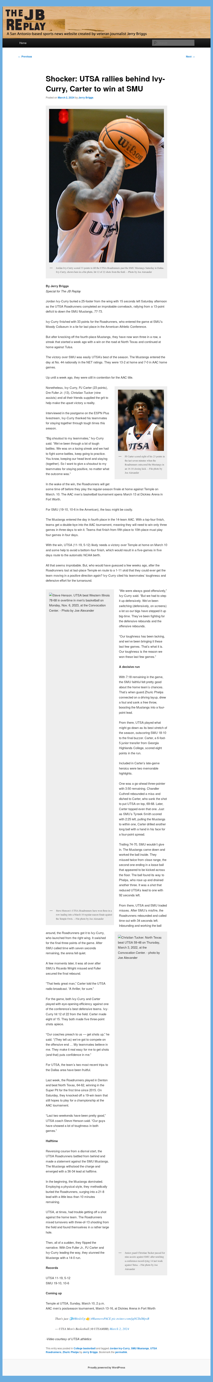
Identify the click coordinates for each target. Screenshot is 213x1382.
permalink (121, 1352)
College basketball (84, 1348)
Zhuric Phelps (71, 1352)
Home (22, 43)
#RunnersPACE (101, 1318)
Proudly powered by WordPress (106, 1367)
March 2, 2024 (119, 1329)
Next (190, 56)
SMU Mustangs (140, 1348)
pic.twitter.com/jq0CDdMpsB (130, 1318)
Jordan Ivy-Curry (120, 1348)
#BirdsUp (79, 1318)
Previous (25, 56)
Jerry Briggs (85, 97)
